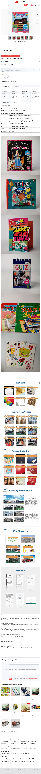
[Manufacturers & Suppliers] (20, 2)
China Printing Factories (14, 758)
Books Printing (13, 741)
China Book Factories (23, 758)
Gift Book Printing (14, 761)
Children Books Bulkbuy (16, 763)
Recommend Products (4, 741)
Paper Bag (12, 743)
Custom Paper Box (33, 741)
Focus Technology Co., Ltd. (13, 769)
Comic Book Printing (5, 753)
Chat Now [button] (31, 55)
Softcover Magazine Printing (24, 753)
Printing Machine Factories (33, 758)
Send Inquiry (10, 55)
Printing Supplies (4, 758)
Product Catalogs (16, 739)
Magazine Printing (14, 753)
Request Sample (19, 58)
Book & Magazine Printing (24, 7)
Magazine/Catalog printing (24, 741)
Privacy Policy (36, 769)
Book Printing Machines (6, 763)
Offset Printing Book (30, 761)
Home (2, 7)
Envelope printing (33, 743)
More (2, 765)
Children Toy (3, 743)
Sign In (3, 81)
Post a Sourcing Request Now (31, 678)
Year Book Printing (22, 761)
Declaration (31, 769)
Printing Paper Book (5, 761)
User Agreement (26, 769)
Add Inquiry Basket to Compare (20, 41)
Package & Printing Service (15, 7)
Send (10, 678)
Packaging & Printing (7, 7)
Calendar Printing (23, 743)
